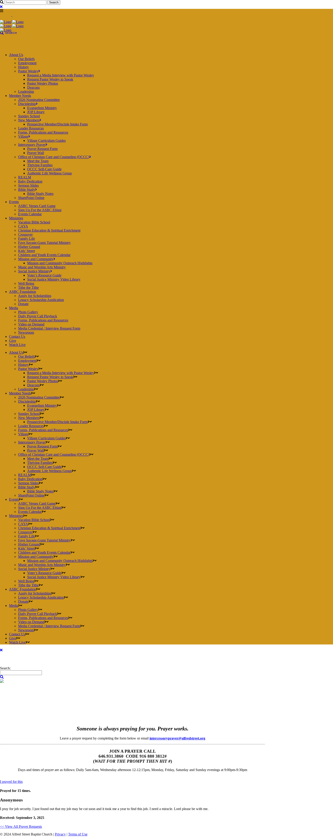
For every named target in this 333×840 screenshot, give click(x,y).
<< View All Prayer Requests (21, 826)
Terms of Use (77, 834)
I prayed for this (11, 782)
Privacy (60, 834)
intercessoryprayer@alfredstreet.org (177, 738)
